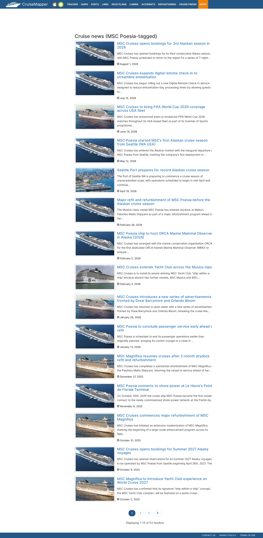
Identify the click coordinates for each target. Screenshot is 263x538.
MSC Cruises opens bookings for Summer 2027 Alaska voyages (162, 451)
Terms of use (247, 535)
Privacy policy (227, 535)
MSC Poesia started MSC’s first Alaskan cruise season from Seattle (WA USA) (162, 142)
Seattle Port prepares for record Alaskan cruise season (163, 170)
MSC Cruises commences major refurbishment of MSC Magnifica (162, 417)
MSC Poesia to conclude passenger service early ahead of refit (165, 328)
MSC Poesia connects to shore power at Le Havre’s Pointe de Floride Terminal (165, 388)
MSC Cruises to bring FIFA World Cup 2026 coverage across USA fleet (161, 109)
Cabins (134, 4)
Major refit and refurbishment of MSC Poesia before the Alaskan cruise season (163, 202)
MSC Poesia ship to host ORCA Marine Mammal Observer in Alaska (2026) (165, 235)
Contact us (208, 535)
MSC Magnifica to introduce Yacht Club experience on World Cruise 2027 (162, 481)
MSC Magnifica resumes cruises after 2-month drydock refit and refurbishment (163, 358)
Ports (95, 4)
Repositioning (167, 4)
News (203, 4)
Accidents (148, 4)
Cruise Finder (188, 4)
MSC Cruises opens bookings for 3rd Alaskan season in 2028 (163, 45)
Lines (105, 4)
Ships (84, 4)
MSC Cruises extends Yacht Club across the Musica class (165, 267)
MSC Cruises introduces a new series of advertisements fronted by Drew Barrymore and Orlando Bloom (164, 299)
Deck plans (119, 4)
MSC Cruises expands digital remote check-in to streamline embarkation (157, 75)
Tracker (72, 4)
